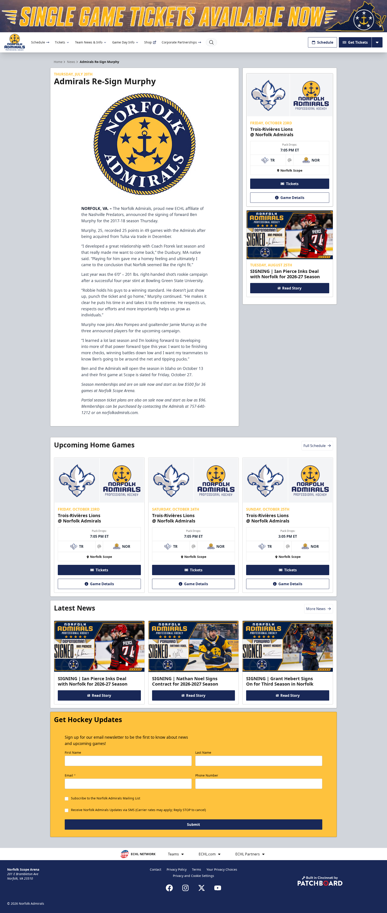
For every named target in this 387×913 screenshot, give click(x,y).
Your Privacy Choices (221, 869)
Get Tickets (358, 42)
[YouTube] (217, 888)
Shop (148, 42)
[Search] (211, 42)
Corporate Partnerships (179, 42)
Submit (193, 824)
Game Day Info (123, 42)
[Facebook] (169, 888)
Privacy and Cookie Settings (193, 876)
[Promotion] (193, 16)
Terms (196, 869)
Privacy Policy (177, 869)
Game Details (292, 197)
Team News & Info (88, 42)
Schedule (38, 42)
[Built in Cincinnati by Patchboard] (320, 881)
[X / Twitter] (201, 888)
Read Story (291, 288)
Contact (155, 869)
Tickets (60, 42)
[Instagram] (185, 888)
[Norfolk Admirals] (14, 42)
